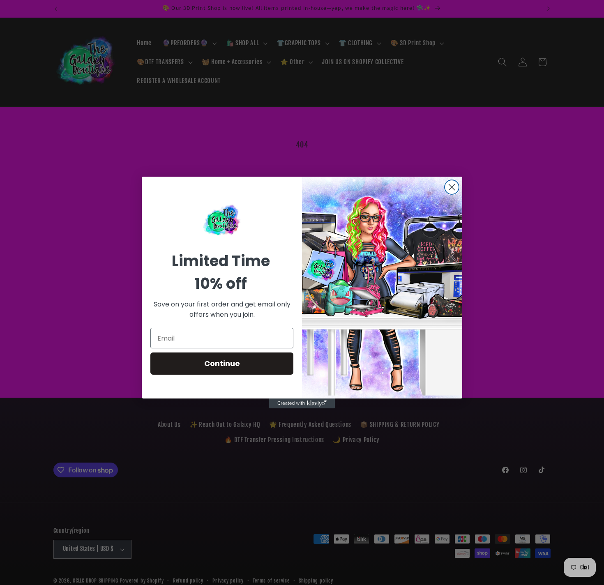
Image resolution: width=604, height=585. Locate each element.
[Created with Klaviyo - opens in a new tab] (302, 403)
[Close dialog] (452, 187)
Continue (222, 363)
